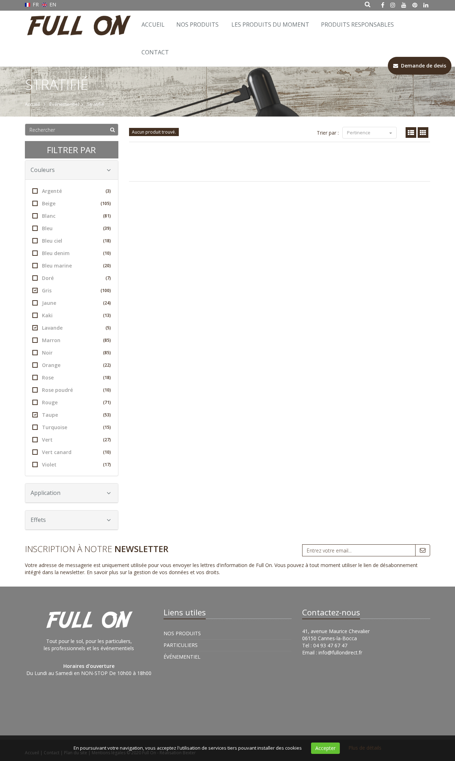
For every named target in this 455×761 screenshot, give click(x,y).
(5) (108, 328)
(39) (107, 228)
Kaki (76, 315)
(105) (106, 203)
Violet (76, 464)
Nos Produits (197, 24)
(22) (107, 365)
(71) (107, 402)
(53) (107, 415)
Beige (76, 203)
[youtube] (403, 5)
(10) (107, 253)
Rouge (76, 402)
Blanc (76, 215)
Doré (76, 278)
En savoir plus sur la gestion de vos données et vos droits (153, 572)
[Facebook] (382, 5)
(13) (107, 315)
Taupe (76, 414)
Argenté (76, 191)
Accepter (325, 748)
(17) (107, 465)
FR (35, 4)
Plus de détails (364, 747)
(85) (107, 340)
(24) (107, 303)
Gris (76, 290)
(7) (108, 278)
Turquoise (76, 427)
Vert (76, 439)
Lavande (76, 327)
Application (45, 493)
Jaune (76, 302)
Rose (76, 377)
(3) (108, 191)
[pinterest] (414, 5)
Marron (76, 340)
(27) (107, 440)
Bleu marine (76, 265)
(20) (107, 266)
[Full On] (77, 19)
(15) (107, 427)
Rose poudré (76, 390)
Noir (76, 352)
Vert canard (76, 452)
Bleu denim (76, 253)
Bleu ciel (76, 240)
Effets (38, 520)
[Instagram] (392, 5)
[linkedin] (425, 5)
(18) (107, 241)
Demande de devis (422, 65)
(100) (106, 290)
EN (52, 4)
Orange (76, 365)
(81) (107, 216)
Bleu (76, 228)
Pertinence (359, 132)
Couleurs (43, 170)
